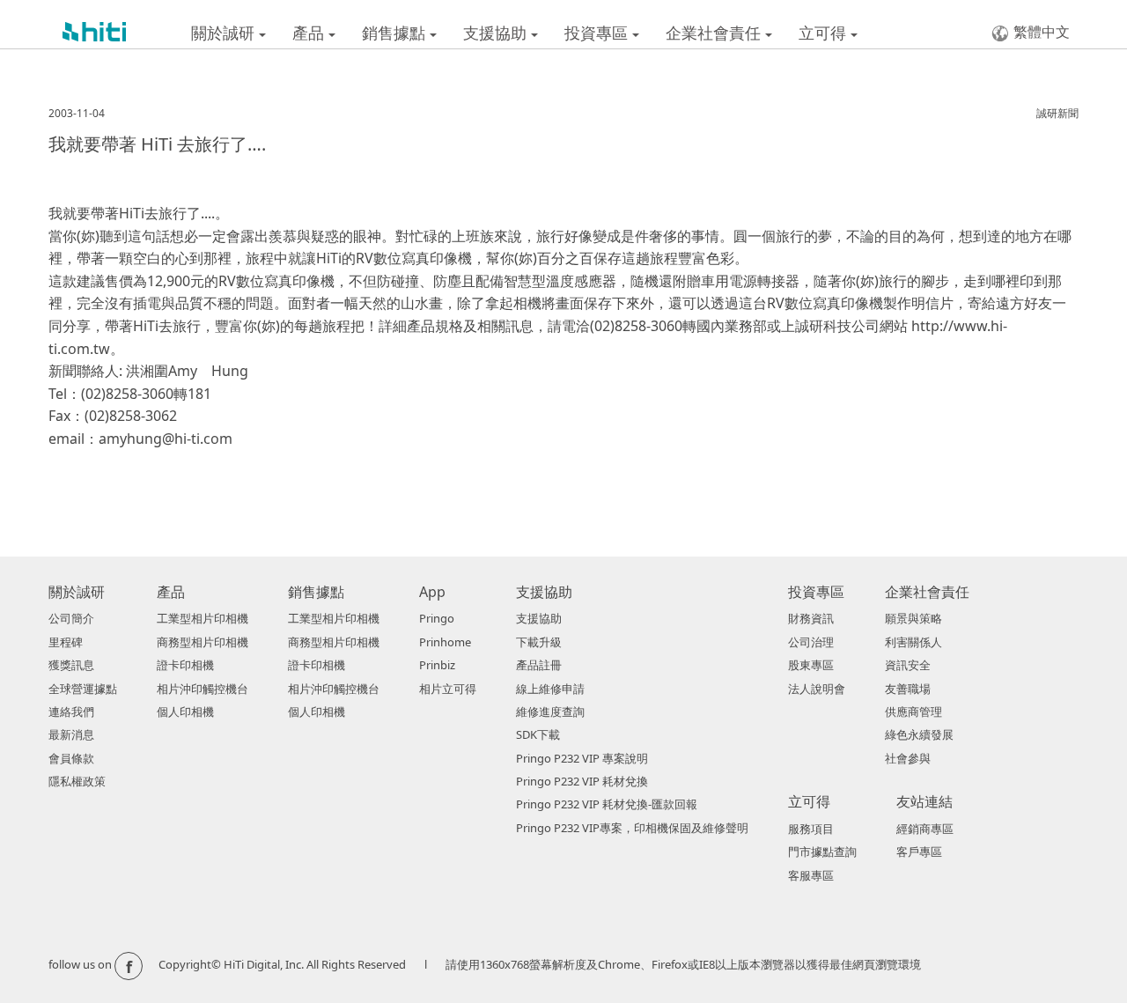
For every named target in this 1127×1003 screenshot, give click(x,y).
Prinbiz (437, 665)
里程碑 (65, 642)
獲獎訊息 (71, 665)
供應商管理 (913, 711)
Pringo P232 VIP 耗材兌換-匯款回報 (606, 804)
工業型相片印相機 (202, 618)
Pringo (436, 618)
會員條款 (71, 758)
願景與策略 (913, 618)
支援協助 (497, 32)
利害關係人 (913, 642)
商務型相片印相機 (202, 642)
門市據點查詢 (822, 851)
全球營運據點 (82, 689)
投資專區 (598, 32)
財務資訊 (811, 618)
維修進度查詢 (550, 711)
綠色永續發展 (919, 734)
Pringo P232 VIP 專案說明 (582, 758)
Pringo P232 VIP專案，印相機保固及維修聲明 (632, 828)
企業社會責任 (715, 32)
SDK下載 (538, 734)
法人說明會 (816, 689)
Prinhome (445, 642)
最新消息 (71, 734)
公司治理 (811, 642)
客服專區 (811, 875)
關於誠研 (225, 32)
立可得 (825, 32)
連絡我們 (71, 711)
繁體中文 (1041, 31)
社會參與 (908, 758)
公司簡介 (71, 618)
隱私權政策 (77, 781)
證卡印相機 (185, 665)
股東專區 (811, 665)
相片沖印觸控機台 (202, 689)
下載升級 (539, 642)
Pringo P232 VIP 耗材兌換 (582, 781)
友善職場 (908, 689)
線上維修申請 (550, 689)
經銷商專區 (925, 829)
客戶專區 (919, 851)
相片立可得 (447, 689)
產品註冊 (539, 665)
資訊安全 (908, 665)
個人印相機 (185, 711)
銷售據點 (396, 32)
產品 (310, 32)
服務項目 (811, 829)
